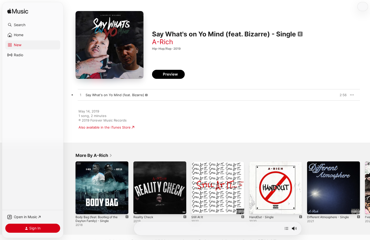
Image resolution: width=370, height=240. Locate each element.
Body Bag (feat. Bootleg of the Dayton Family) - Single (99, 165)
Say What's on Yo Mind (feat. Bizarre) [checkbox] (115, 95)
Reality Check (144, 163)
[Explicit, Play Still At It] (197, 208)
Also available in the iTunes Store (105, 127)
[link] (94, 155)
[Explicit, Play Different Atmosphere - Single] (313, 208)
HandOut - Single (262, 163)
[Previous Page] (70, 187)
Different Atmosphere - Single (331, 163)
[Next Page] (364, 187)
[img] (17, 11)
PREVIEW (341, 94)
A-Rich (162, 42)
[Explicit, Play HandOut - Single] (255, 208)
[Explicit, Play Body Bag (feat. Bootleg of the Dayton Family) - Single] (82, 208)
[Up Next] (286, 228)
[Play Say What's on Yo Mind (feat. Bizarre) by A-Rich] (81, 95)
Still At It (197, 163)
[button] (33, 25)
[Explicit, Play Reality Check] (139, 208)
